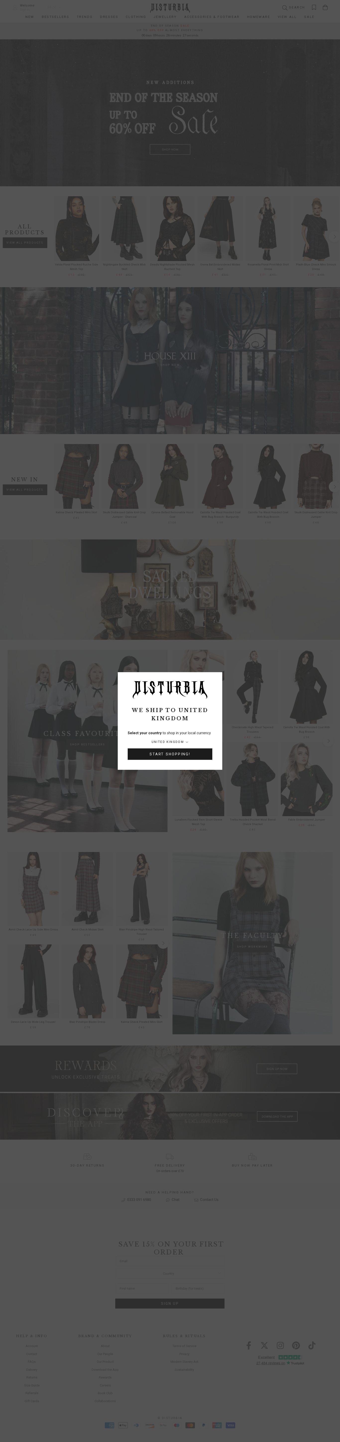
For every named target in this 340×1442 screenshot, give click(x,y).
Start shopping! (170, 754)
